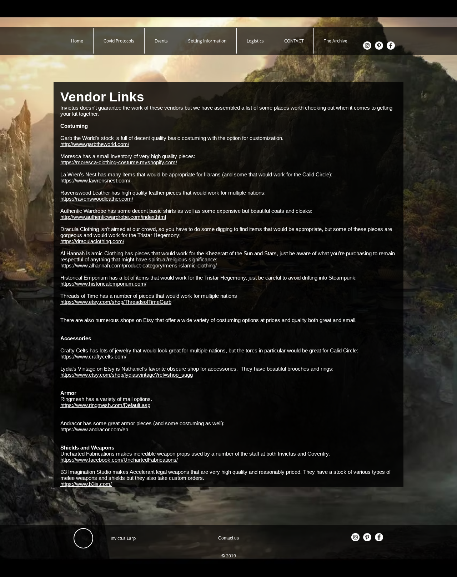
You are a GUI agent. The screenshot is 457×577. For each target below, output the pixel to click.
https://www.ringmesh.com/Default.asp (105, 405)
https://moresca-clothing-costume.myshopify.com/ (118, 162)
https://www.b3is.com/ (86, 484)
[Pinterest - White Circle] (379, 45)
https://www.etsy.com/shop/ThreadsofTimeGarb (115, 302)
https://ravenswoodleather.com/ (96, 199)
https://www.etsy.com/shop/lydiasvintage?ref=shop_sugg (126, 375)
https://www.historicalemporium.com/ (103, 284)
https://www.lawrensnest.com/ (95, 180)
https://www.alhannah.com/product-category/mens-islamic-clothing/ (138, 265)
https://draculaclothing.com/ (92, 241)
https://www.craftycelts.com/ (93, 356)
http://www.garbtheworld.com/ (94, 144)
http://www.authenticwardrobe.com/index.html (113, 217)
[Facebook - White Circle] (391, 45)
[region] (228, 538)
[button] (207, 41)
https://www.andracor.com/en (94, 429)
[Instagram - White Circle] (367, 45)
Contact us (228, 538)
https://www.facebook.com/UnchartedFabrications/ (119, 460)
